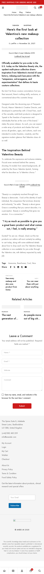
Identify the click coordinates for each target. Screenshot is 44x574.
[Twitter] (14, 267)
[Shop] (13, 570)
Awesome (12, 263)
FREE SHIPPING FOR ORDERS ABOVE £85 (19, 2)
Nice (34, 263)
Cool (29, 263)
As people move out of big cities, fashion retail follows (32, 320)
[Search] (35, 8)
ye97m (12, 43)
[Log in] (22, 570)
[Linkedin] (18, 267)
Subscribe (14, 505)
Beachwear (21, 263)
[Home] (4, 570)
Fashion (28, 12)
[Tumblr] (22, 267)
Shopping (27, 25)
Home (14, 12)
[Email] (26, 267)
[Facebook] (11, 267)
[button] (22, 56)
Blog (21, 12)
